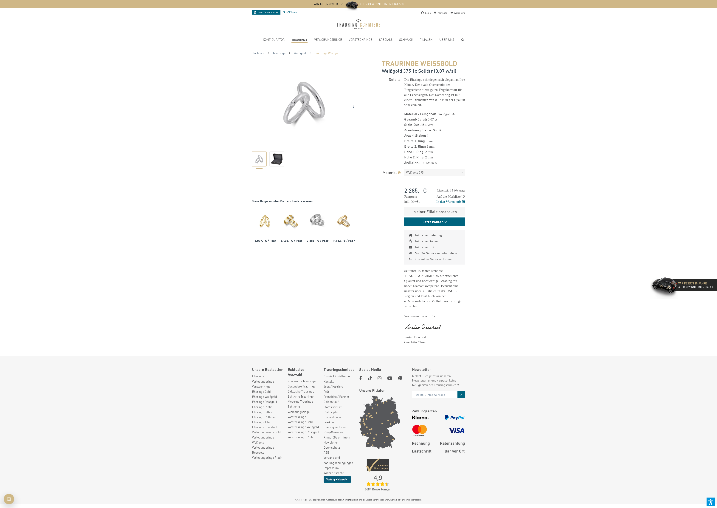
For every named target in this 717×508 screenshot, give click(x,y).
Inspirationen (332, 417)
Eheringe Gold (261, 391)
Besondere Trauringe (301, 386)
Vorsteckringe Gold (300, 422)
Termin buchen (268, 12)
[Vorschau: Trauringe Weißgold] (259, 159)
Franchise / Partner (336, 397)
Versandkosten (350, 499)
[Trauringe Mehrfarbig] (291, 221)
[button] (711, 502)
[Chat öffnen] (9, 499)
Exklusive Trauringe (301, 391)
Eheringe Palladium (265, 417)
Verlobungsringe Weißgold (263, 439)
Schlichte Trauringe (301, 396)
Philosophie (331, 412)
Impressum (331, 468)
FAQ (326, 391)
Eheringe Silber (262, 412)
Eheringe (258, 376)
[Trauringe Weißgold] (317, 221)
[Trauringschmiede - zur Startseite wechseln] (358, 24)
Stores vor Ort (333, 407)
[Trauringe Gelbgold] (264, 221)
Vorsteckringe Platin (301, 437)
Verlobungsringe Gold (266, 432)
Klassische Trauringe (302, 381)
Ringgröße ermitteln (337, 437)
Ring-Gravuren (333, 432)
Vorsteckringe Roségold (303, 432)
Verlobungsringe (263, 381)
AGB (326, 452)
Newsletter (331, 442)
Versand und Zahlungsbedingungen (338, 459)
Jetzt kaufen (433, 221)
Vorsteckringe (261, 386)
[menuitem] (274, 40)
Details (395, 79)
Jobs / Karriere (333, 386)
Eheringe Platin (262, 407)
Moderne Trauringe (300, 401)
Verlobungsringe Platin (267, 457)
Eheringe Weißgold (264, 397)
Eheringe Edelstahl (264, 427)
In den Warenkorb (448, 201)
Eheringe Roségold (264, 402)
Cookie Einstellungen (337, 376)
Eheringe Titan (261, 422)
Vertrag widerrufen (337, 479)
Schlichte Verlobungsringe (299, 408)
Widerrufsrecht (334, 473)
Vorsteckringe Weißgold (303, 427)
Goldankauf (331, 402)
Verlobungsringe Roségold (263, 449)
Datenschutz (332, 447)
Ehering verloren (335, 427)
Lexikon (329, 422)
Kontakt (329, 381)
